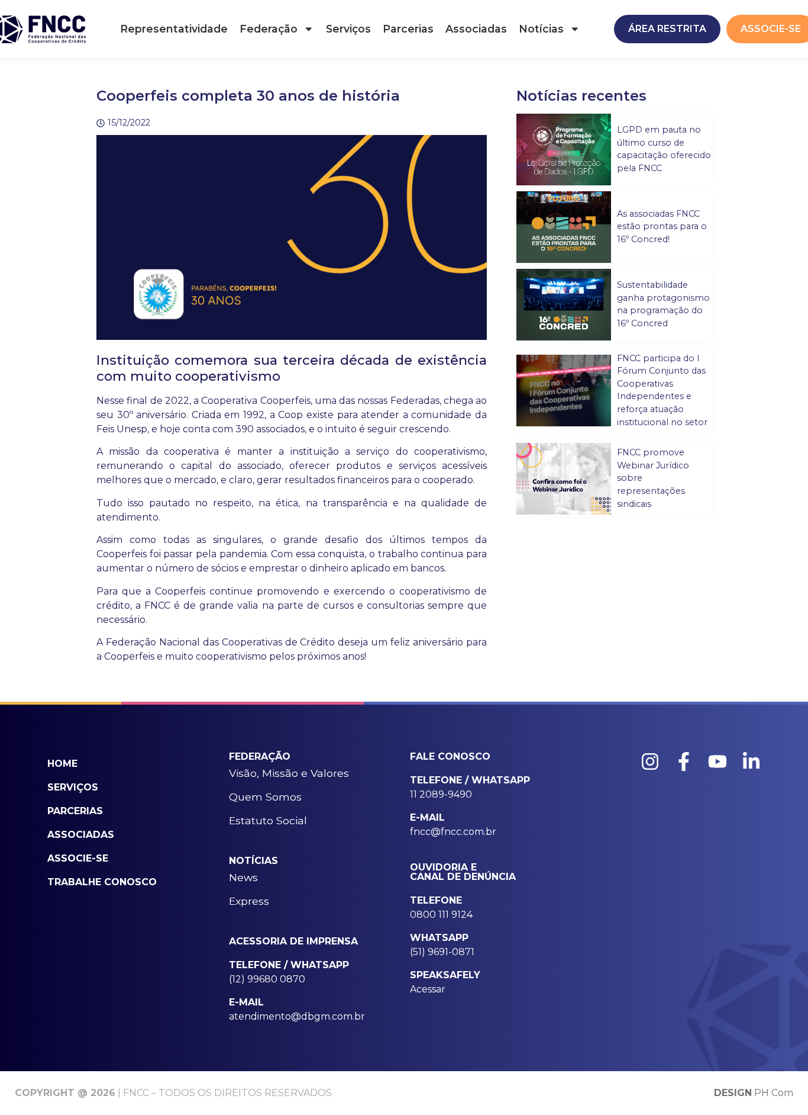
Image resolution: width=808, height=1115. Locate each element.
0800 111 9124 (441, 914)
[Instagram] (650, 761)
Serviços (348, 29)
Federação (269, 29)
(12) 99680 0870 (267, 979)
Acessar (427, 989)
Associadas (476, 29)
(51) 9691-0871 (442, 951)
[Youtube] (717, 761)
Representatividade (174, 29)
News (243, 877)
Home (62, 763)
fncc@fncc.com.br (453, 831)
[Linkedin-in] (751, 761)
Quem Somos (265, 797)
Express (249, 901)
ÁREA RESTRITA (667, 28)
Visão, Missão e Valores (289, 773)
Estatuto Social (268, 820)
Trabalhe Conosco (102, 882)
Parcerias (408, 29)
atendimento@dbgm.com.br (297, 1016)
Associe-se (77, 858)
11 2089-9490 (441, 794)
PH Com (753, 1092)
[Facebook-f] (683, 761)
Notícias (541, 29)
